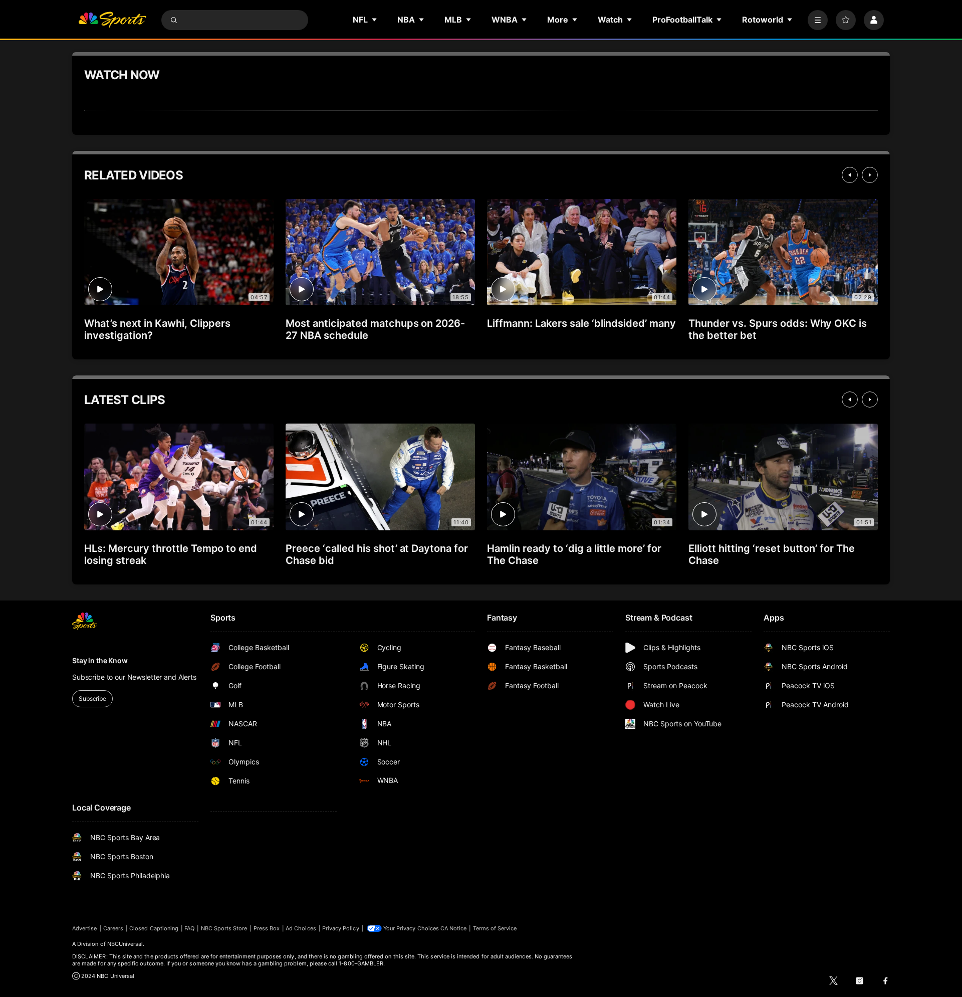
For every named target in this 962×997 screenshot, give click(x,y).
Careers (113, 928)
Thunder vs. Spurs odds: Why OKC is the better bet (777, 329)
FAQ (189, 928)
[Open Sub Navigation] (375, 19)
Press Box (267, 928)
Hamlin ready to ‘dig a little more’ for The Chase (574, 554)
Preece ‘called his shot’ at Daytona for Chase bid (377, 554)
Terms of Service (495, 928)
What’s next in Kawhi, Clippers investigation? (157, 329)
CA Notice (453, 928)
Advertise (84, 928)
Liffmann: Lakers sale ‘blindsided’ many (581, 323)
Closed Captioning (153, 928)
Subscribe (92, 698)
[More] (818, 20)
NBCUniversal (125, 943)
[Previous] (850, 175)
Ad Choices (301, 928)
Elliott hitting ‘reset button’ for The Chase (771, 554)
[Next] (870, 175)
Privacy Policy (340, 928)
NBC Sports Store (224, 928)
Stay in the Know (100, 660)
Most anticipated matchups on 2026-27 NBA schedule (375, 329)
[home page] (112, 20)
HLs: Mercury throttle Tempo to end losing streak (170, 554)
